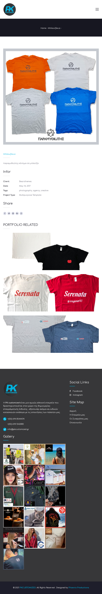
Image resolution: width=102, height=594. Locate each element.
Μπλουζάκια (54, 28)
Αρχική (73, 411)
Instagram (77, 395)
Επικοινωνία (76, 423)
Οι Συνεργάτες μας (79, 419)
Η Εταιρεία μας (77, 415)
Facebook (77, 391)
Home (43, 28)
